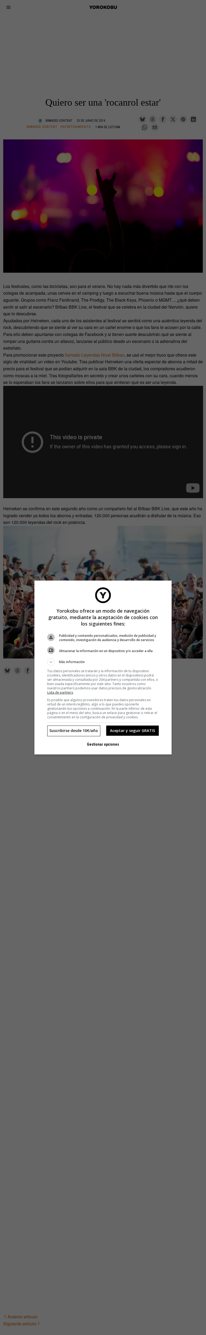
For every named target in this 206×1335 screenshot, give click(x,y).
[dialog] (103, 667)
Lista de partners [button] (60, 692)
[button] (103, 662)
